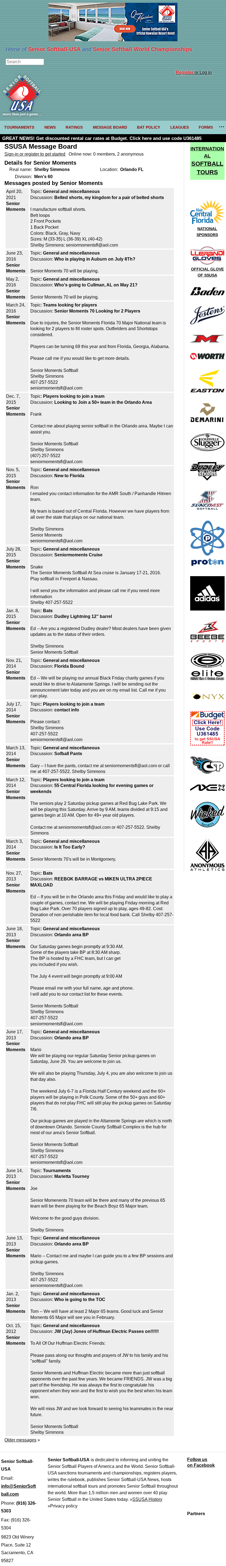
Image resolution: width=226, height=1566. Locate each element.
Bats (48, 610)
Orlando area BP (71, 934)
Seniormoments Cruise (78, 555)
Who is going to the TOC (79, 1299)
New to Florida (69, 475)
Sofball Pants (68, 753)
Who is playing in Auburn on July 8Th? (94, 259)
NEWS (50, 127)
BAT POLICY (148, 127)
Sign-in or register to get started (34, 154)
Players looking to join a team (73, 396)
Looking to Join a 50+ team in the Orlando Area (103, 402)
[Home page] (22, 114)
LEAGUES (179, 127)
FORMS (206, 127)
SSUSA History (147, 1499)
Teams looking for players (70, 305)
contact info (66, 710)
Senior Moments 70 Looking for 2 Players (97, 311)
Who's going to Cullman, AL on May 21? (96, 285)
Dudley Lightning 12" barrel (83, 616)
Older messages (20, 1440)
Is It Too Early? (69, 847)
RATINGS (74, 127)
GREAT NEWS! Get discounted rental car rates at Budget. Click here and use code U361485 (101, 138)
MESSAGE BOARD (110, 127)
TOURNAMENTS (19, 127)
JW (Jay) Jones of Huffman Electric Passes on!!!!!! (106, 1331)
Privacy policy (63, 1506)
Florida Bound (69, 666)
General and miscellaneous (71, 191)
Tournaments (57, 1170)
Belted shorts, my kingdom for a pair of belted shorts (109, 197)
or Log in (194, 72)
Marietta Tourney (71, 1176)
